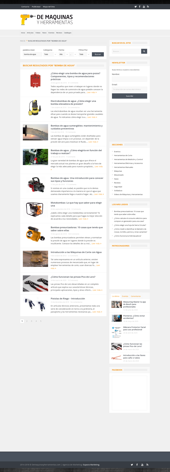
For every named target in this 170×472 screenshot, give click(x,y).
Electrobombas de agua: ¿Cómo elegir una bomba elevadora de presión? (73, 102)
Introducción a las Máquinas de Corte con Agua (76, 252)
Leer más (91, 92)
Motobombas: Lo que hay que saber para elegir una (76, 204)
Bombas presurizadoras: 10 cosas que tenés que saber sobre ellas (77, 229)
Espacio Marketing (91, 464)
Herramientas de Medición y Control (128, 159)
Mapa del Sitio (49, 7)
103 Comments (73, 234)
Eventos (51, 33)
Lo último (115, 296)
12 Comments (73, 256)
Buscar (98, 54)
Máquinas (118, 171)
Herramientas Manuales (123, 167)
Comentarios (136, 296)
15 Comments (70, 132)
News (44, 33)
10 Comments (73, 280)
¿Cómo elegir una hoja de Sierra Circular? (130, 225)
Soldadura (118, 190)
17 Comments (71, 184)
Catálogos (67, 33)
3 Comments (76, 209)
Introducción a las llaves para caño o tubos (134, 356)
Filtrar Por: (83, 50)
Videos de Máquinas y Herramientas (128, 194)
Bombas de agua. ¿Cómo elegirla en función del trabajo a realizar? (76, 152)
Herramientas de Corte (123, 155)
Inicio (23, 33)
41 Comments (73, 83)
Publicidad (36, 7)
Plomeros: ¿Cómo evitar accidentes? (134, 316)
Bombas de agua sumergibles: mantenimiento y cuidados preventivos (77, 127)
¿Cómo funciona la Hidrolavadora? (127, 236)
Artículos (30, 33)
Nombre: (116, 74)
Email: (115, 84)
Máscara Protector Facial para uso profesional (134, 328)
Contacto (25, 7)
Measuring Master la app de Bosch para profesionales (134, 304)
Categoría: (48, 50)
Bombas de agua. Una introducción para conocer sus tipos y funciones (77, 179)
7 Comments (70, 157)
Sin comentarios (74, 107)
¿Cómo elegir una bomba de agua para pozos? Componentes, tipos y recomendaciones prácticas (75, 76)
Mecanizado (119, 175)
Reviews (59, 33)
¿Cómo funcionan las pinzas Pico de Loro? (73, 276)
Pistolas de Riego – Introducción (68, 298)
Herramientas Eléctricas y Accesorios (128, 163)
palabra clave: (29, 50)
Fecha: (62, 50)
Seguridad (118, 186)
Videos (37, 33)
